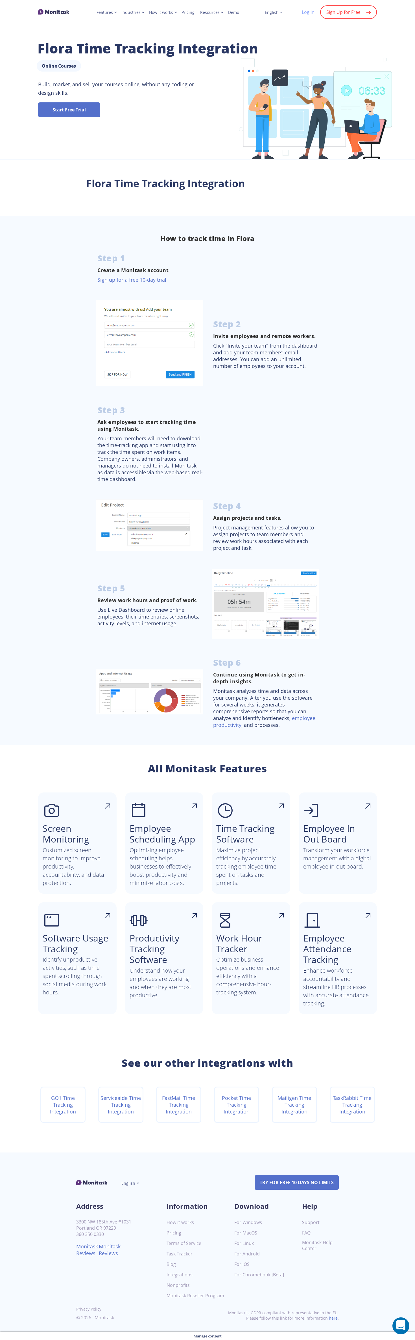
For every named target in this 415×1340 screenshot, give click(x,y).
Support (311, 1222)
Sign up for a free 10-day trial (131, 279)
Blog (171, 1264)
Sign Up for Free (343, 12)
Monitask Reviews (87, 1250)
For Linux (244, 1243)
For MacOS (245, 1233)
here (333, 1318)
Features (105, 12)
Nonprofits (178, 1285)
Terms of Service (184, 1243)
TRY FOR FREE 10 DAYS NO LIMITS (297, 1182)
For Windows (248, 1222)
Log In (308, 12)
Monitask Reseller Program (195, 1296)
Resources (210, 12)
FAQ (306, 1233)
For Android (247, 1254)
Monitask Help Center (317, 1245)
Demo (233, 12)
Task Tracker (180, 1254)
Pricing (188, 12)
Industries (131, 12)
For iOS (242, 1264)
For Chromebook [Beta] (259, 1275)
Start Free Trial (69, 110)
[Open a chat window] (400, 1325)
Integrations (180, 1275)
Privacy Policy (88, 1309)
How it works (161, 12)
